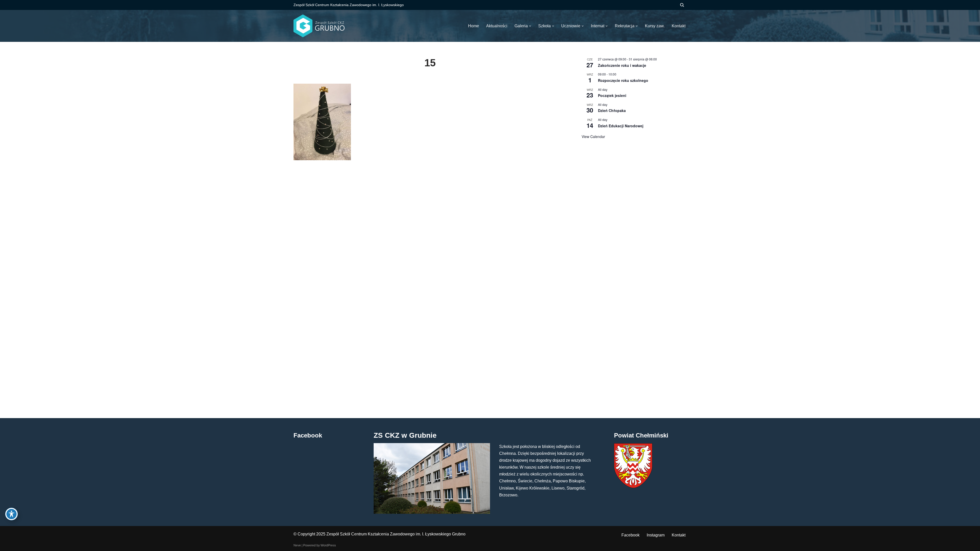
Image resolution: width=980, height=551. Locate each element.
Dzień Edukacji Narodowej (620, 125)
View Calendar (593, 136)
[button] (530, 26)
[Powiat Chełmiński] (633, 486)
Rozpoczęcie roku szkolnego (623, 80)
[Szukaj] (682, 5)
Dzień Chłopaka (612, 110)
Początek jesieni (612, 95)
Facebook (630, 535)
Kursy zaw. (655, 26)
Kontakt (678, 535)
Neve (297, 545)
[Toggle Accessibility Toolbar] (11, 514)
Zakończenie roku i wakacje (622, 65)
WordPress (328, 545)
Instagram (656, 535)
